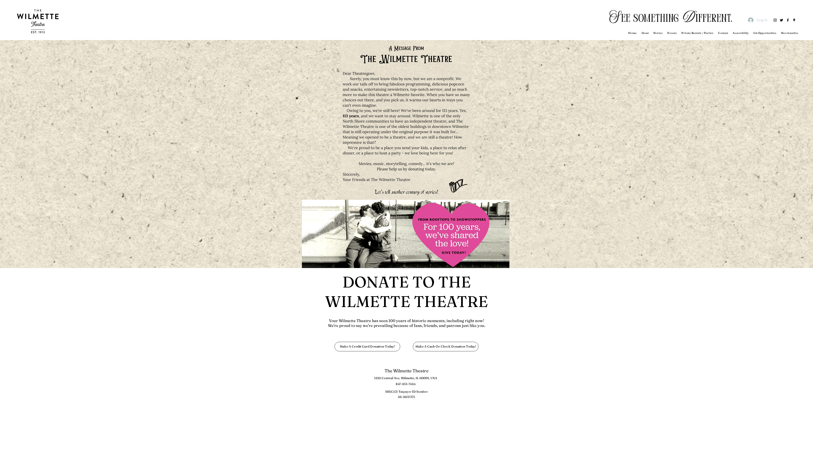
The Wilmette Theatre (406, 370)
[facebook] (788, 20)
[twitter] (781, 20)
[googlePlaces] (794, 20)
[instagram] (775, 20)
